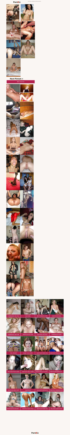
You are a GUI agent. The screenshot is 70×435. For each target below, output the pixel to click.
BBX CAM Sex (20, 81)
